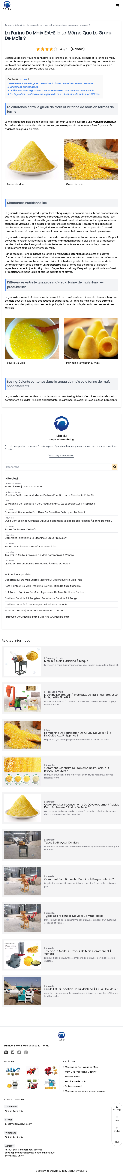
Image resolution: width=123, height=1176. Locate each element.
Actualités (20, 25)
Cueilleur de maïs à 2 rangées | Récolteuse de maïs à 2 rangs (41, 598)
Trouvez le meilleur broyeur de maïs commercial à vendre (39, 555)
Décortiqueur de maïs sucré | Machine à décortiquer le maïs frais (43, 580)
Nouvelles (10, 509)
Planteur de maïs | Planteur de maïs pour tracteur (34, 610)
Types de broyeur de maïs (20, 529)
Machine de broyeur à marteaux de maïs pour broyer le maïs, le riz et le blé (49, 495)
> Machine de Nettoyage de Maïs (80, 1067)
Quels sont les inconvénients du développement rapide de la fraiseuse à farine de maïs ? (58, 521)
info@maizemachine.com (18, 1123)
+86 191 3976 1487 (14, 1110)
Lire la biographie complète (61, 455)
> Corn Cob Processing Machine (80, 1071)
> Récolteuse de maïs (74, 1081)
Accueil (8, 25)
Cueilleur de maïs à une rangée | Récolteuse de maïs (36, 604)
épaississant (53, 264)
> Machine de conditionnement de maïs (84, 1091)
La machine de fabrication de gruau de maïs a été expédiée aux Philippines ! (50, 503)
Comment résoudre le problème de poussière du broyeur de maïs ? (45, 512)
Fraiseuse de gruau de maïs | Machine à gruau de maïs (37, 616)
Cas (7, 500)
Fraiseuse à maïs (13, 483)
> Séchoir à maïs (72, 1076)
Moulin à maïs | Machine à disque (24, 486)
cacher (23, 79)
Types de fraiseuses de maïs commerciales (31, 546)
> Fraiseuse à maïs (72, 1086)
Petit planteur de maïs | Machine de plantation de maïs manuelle (43, 586)
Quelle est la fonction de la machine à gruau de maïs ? (37, 563)
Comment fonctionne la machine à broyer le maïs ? (36, 538)
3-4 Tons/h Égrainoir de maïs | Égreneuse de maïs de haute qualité (44, 592)
